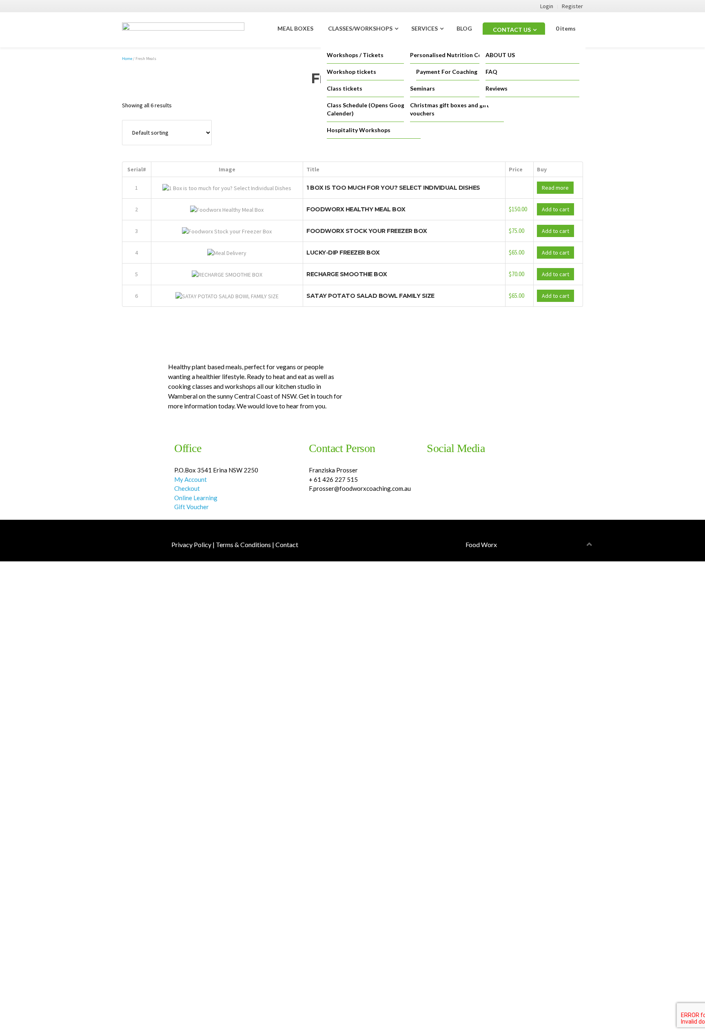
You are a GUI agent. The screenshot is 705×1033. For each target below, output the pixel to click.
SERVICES (424, 28)
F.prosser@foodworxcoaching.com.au (360, 488)
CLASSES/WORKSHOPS (360, 28)
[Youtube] (439, 476)
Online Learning (195, 497)
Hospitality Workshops (358, 129)
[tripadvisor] (443, 476)
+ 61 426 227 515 (333, 479)
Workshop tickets (351, 71)
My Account (190, 479)
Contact (286, 544)
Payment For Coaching (446, 71)
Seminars (422, 88)
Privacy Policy (191, 544)
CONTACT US (512, 29)
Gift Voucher (192, 506)
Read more (555, 187)
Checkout (187, 488)
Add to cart (555, 209)
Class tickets (344, 88)
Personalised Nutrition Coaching (454, 54)
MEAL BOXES (295, 28)
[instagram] (428, 476)
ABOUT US (500, 54)
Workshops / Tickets (355, 54)
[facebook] (432, 476)
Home (127, 58)
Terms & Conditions (243, 544)
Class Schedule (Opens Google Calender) (368, 109)
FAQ (491, 71)
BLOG (464, 28)
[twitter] (436, 476)
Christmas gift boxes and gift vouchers (449, 109)
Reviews (497, 88)
